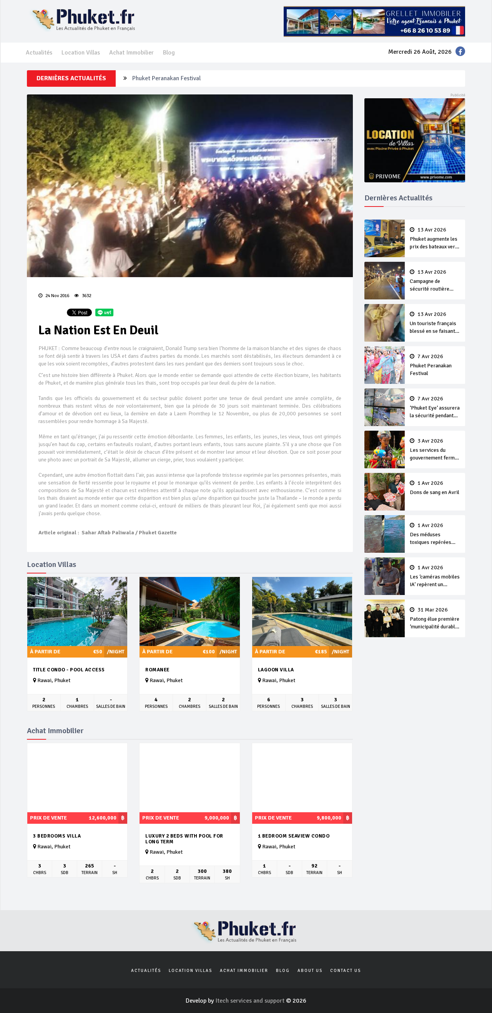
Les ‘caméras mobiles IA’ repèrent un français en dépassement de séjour (435, 576)
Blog (169, 52)
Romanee (157, 670)
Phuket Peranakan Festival (166, 78)
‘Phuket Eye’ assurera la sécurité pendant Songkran (435, 408)
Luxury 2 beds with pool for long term (184, 838)
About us (310, 970)
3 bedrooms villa (57, 836)
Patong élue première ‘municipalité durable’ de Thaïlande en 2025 (434, 619)
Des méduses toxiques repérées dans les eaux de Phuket (430, 534)
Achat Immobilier (131, 52)
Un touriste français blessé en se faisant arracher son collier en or (433, 323)
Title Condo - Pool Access (69, 670)
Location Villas (81, 52)
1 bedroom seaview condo (294, 836)
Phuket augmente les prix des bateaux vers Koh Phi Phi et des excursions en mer (434, 239)
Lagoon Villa (276, 670)
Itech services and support (250, 1001)
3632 (86, 296)
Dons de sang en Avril (434, 488)
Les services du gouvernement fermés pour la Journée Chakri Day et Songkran (435, 450)
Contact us (345, 970)
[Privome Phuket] (414, 140)
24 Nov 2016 (56, 296)
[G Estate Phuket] (374, 21)
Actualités (39, 52)
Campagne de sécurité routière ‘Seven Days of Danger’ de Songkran (433, 281)
